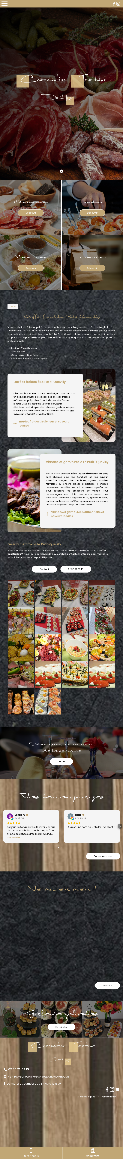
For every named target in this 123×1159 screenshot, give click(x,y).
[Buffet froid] (21, 593)
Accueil (12, 306)
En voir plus (62, 1027)
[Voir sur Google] (10, 816)
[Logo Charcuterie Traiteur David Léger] (61, 90)
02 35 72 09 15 (75, 569)
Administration (109, 1096)
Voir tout (107, 985)
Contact (44, 569)
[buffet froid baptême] (21, 647)
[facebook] (114, 4)
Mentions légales (86, 1096)
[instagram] (118, 4)
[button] (3, 826)
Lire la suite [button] (13, 837)
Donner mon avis (103, 856)
